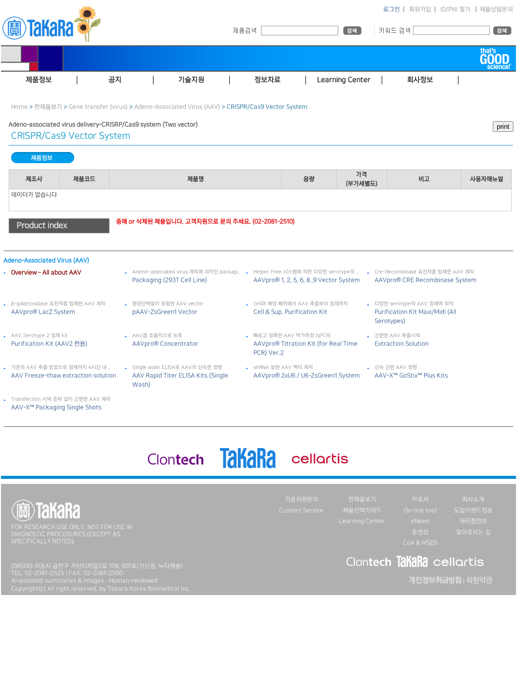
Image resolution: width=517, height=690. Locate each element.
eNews (420, 521)
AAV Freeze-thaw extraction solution (63, 375)
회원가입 (420, 9)
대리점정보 (473, 521)
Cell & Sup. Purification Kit (290, 312)
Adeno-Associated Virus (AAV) (177, 107)
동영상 (420, 532)
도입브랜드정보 (473, 510)
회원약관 (479, 580)
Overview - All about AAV (46, 272)
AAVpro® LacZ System (43, 312)
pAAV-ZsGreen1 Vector (164, 312)
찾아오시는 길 (473, 532)
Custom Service (301, 510)
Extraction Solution (402, 343)
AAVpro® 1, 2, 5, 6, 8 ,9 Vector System (306, 280)
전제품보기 (48, 107)
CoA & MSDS (420, 542)
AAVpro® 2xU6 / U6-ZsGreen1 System (306, 375)
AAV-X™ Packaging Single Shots (56, 407)
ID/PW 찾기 (455, 9)
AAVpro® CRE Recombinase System (426, 280)
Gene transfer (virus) (98, 107)
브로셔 (420, 499)
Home (19, 107)
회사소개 (473, 499)
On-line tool (420, 510)
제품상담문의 (496, 9)
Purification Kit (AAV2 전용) (49, 343)
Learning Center (362, 521)
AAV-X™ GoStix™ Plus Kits (411, 375)
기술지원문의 (301, 499)
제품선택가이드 (362, 510)
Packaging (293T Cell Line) (169, 280)
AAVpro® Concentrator (165, 343)
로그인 (391, 9)
